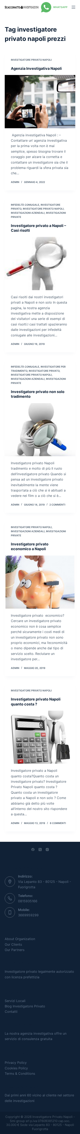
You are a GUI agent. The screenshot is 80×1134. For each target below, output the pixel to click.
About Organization (20, 939)
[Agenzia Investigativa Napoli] (40, 101)
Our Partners (14, 950)
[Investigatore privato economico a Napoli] (40, 582)
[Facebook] (32, 849)
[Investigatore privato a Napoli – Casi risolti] (40, 263)
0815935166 (27, 901)
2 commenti (57, 504)
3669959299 (28, 915)
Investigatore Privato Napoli (31, 59)
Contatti (11, 1011)
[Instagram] (47, 849)
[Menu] (73, 7)
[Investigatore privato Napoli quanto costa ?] (40, 737)
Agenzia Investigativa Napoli (36, 68)
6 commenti (58, 823)
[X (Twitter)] (40, 849)
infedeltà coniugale (25, 204)
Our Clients (13, 944)
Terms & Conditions (20, 1073)
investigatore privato (44, 370)
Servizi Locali (15, 1001)
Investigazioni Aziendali (28, 212)
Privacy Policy (16, 1062)
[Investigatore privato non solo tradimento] (40, 429)
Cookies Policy (16, 1068)
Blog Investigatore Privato (25, 1006)
